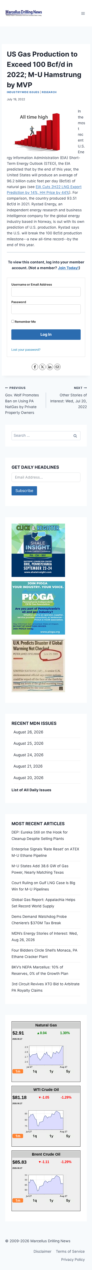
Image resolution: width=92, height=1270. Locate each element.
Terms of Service (70, 1251)
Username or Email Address (31, 284)
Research (49, 92)
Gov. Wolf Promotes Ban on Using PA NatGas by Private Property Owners (22, 400)
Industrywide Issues (23, 92)
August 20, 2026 (28, 777)
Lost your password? (25, 349)
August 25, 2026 (28, 743)
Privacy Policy (73, 1259)
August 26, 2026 (28, 732)
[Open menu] (83, 13)
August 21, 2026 (28, 766)
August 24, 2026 (28, 755)
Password (18, 302)
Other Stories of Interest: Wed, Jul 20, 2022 (68, 397)
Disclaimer (42, 1251)
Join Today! (68, 268)
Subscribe (24, 490)
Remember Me (25, 321)
